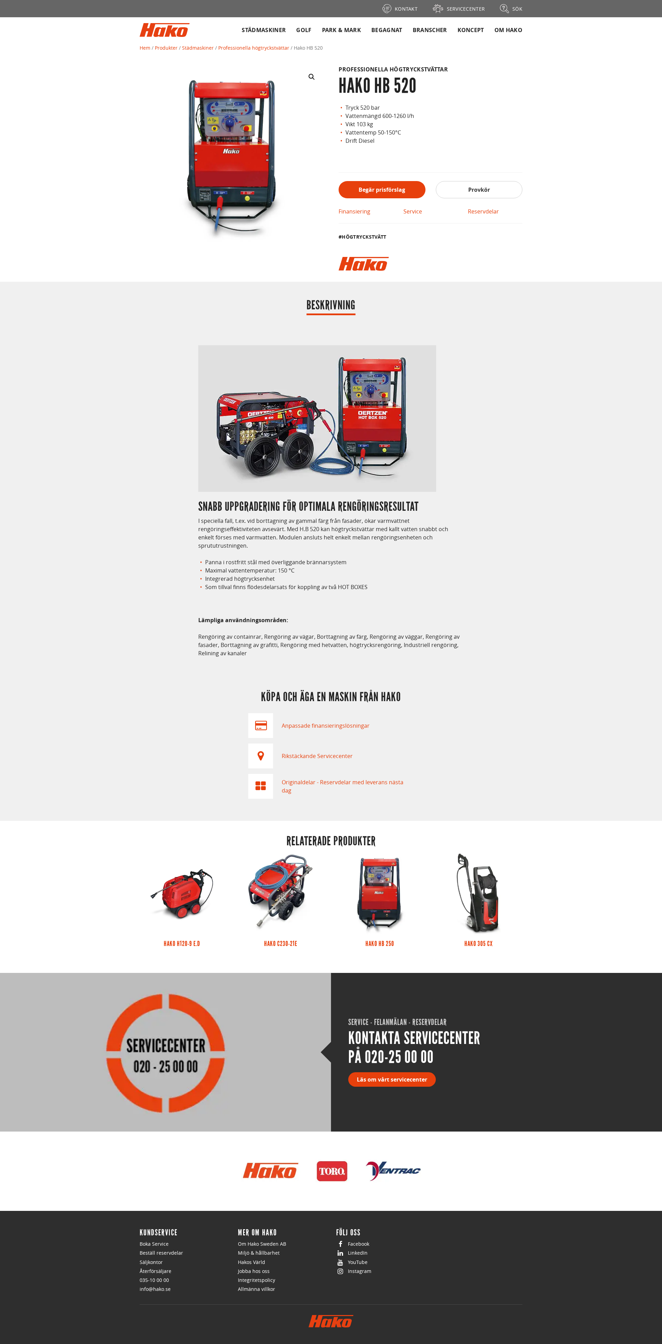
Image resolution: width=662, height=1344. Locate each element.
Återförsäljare (155, 1271)
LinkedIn (358, 1253)
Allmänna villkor (256, 1289)
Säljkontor (151, 1262)
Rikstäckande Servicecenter (317, 756)
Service (412, 211)
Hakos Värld (251, 1262)
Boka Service (154, 1244)
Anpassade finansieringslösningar (326, 725)
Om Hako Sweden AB (262, 1244)
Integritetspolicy (256, 1280)
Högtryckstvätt (364, 236)
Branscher (430, 30)
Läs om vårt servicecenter (392, 1079)
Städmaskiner (264, 30)
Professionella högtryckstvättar (253, 47)
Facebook (358, 1244)
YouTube (358, 1262)
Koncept (471, 30)
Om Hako (508, 30)
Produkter (166, 47)
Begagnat (386, 30)
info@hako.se (155, 1289)
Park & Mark (341, 30)
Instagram (359, 1271)
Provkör (479, 189)
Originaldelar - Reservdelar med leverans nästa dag (342, 786)
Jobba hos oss (254, 1271)
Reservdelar (483, 211)
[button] (311, 77)
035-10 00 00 (154, 1280)
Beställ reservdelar (161, 1253)
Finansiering (354, 211)
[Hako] (364, 264)
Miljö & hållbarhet (259, 1253)
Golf (303, 30)
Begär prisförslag (382, 189)
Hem (145, 47)
